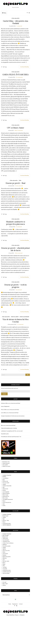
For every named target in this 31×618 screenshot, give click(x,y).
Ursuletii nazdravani (7, 571)
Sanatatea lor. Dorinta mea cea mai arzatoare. (15, 415)
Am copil (4, 582)
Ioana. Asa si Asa (6, 550)
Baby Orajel (5, 583)
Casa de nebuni (6, 539)
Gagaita (4, 484)
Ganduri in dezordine (7, 485)
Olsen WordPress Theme (12, 615)
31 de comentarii (19, 185)
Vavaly (4, 505)
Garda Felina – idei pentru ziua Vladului (15, 22)
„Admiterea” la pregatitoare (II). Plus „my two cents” (12, 431)
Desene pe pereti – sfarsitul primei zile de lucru (15, 249)
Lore (2, 412)
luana (2, 406)
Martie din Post (6, 496)
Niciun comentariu (19, 130)
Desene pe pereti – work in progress (15, 286)
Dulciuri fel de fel (6, 463)
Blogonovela (5, 536)
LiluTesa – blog (6, 520)
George (2, 415)
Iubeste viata (5, 488)
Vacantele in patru (5, 433)
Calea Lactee (5, 538)
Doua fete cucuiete (6, 546)
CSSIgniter (22, 615)
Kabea (4, 552)
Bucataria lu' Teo (6, 461)
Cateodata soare (6, 541)
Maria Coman (5, 494)
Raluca (4, 500)
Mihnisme (5, 558)
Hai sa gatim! (5, 464)
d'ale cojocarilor (15, 18)
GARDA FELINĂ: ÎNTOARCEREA (15, 74)
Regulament (6, 406)
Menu (4, 12)
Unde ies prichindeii (24, 316)
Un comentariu (19, 77)
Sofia (4, 504)
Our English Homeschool (8, 499)
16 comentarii (19, 289)
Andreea (3, 403)
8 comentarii (19, 226)
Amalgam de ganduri (7, 475)
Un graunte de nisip (7, 523)
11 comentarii (20, 324)
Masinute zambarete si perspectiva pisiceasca (15, 223)
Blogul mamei (5, 515)
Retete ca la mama (6, 466)
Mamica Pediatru (6, 493)
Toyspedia (5, 568)
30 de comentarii (18, 253)
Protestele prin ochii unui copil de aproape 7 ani (11, 436)
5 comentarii (19, 26)
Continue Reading (24, 66)
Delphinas (5, 544)
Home (9, 604)
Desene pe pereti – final (15, 183)
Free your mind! (6, 482)
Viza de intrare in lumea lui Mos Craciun (15, 320)
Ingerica (4, 549)
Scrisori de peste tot (7, 502)
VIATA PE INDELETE (7, 525)
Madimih (4, 555)
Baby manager (6, 535)
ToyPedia (5, 567)
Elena (4, 479)
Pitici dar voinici (6, 561)
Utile (20, 180)
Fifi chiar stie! (5, 481)
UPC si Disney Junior (15, 128)
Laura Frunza (5, 553)
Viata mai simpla (6, 573)
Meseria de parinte (6, 556)
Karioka (4, 490)
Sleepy (4, 564)
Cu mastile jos (5, 478)
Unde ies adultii (15, 316)
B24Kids (4, 476)
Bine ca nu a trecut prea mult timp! (13, 403)
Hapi (3, 487)
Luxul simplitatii (6, 491)
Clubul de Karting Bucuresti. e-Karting (9, 428)
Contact (21, 604)
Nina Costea (5, 497)
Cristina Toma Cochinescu (8, 543)
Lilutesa (4, 585)
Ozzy (4, 559)
